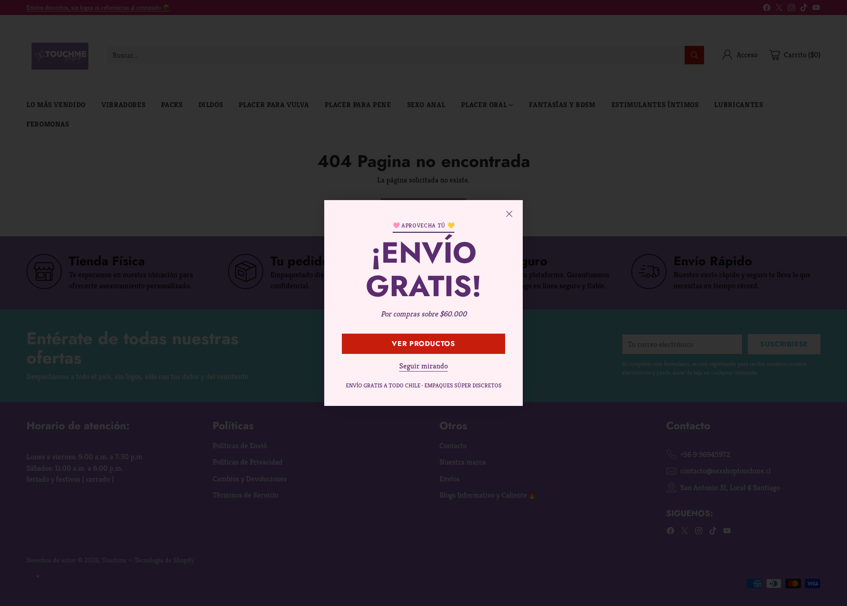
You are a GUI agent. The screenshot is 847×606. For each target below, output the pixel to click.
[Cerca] (509, 213)
